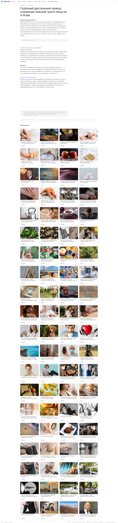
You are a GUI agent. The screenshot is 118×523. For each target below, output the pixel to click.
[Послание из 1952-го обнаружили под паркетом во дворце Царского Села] (88, 295)
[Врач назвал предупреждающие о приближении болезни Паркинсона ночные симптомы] (29, 452)
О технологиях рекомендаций (98, 522)
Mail (2, 522)
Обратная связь (89, 522)
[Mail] (2, 1)
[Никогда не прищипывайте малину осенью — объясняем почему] (88, 255)
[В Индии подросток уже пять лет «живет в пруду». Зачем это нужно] (69, 491)
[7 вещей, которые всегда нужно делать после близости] (88, 236)
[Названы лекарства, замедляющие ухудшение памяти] (29, 295)
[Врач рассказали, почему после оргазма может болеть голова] (49, 216)
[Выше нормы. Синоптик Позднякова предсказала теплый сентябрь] (69, 275)
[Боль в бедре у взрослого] (29, 510)
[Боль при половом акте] (69, 412)
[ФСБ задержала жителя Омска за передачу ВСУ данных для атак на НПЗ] (88, 432)
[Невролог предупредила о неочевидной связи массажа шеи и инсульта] (88, 314)
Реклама (10, 522)
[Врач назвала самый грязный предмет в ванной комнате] (49, 353)
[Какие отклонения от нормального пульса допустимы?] (49, 471)
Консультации (23, 5)
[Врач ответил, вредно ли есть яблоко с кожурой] (69, 157)
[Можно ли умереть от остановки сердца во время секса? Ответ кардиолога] (88, 138)
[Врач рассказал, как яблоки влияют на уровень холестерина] (49, 138)
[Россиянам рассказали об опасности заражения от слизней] (49, 412)
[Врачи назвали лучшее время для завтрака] (69, 255)
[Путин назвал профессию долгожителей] (29, 177)
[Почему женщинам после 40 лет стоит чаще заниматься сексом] (69, 471)
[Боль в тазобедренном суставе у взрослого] (29, 471)
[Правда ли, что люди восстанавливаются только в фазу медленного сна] (29, 393)
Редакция (69, 522)
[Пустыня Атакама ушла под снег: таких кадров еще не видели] (69, 510)
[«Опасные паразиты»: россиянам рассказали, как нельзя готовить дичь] (88, 197)
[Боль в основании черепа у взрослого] (88, 216)
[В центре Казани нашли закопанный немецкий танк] (69, 236)
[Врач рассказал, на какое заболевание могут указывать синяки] (29, 275)
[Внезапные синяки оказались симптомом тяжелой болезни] (29, 197)
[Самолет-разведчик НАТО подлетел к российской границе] (29, 491)
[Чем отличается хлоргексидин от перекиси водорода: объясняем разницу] (29, 334)
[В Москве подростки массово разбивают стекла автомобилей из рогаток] (49, 177)
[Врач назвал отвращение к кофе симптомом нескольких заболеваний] (69, 334)
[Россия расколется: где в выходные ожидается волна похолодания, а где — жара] (88, 353)
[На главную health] (7, 1)
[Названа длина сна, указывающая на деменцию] (69, 138)
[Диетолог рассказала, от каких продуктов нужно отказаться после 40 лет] (69, 373)
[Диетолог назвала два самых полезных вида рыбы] (88, 157)
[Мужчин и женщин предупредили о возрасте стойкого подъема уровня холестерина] (88, 373)
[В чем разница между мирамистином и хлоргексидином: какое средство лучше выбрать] (69, 353)
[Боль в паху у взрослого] (49, 373)
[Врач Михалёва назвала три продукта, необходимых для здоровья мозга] (49, 197)
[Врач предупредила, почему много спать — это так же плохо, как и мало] (49, 157)
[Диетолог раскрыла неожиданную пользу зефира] (88, 177)
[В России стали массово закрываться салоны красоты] (49, 314)
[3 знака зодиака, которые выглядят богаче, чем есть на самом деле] (88, 491)
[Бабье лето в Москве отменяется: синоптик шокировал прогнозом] (88, 452)
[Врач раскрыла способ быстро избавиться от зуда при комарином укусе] (29, 432)
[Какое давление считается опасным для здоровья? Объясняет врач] (88, 412)
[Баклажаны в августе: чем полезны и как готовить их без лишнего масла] (69, 432)
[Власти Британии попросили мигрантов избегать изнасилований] (49, 491)
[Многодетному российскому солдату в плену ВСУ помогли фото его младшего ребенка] (69, 197)
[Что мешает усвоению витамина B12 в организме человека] (49, 236)
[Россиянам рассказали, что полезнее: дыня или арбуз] (49, 393)
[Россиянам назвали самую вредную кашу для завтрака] (69, 216)
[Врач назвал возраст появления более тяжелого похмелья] (69, 295)
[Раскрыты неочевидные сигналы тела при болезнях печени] (29, 138)
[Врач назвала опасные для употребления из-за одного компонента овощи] (29, 236)
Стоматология (30, 5)
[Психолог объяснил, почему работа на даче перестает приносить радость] (49, 295)
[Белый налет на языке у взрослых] (29, 373)
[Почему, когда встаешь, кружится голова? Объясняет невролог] (69, 177)
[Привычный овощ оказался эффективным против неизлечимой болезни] (49, 255)
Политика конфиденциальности (110, 522)
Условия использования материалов (78, 522)
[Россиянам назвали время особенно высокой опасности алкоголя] (49, 275)
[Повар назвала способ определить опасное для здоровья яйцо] (29, 157)
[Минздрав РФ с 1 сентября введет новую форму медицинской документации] (88, 275)
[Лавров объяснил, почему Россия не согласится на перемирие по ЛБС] (88, 510)
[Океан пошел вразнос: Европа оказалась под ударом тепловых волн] (29, 353)
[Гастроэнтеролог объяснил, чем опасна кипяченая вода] (29, 216)
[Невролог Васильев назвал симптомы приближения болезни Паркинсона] (88, 471)
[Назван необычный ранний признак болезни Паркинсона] (29, 255)
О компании (6, 522)
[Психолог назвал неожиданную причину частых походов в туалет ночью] (29, 412)
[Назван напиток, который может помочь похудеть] (69, 314)
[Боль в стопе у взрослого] (49, 432)
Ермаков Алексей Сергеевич (33, 47)
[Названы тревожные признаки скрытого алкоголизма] (49, 510)
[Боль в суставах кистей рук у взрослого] (69, 452)
